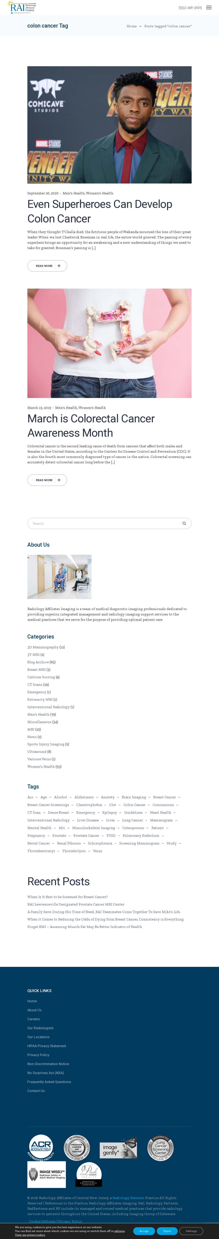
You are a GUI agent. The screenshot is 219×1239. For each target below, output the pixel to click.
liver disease (88, 820)
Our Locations (38, 1037)
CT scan (34, 812)
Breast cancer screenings (48, 805)
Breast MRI (36, 669)
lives (110, 820)
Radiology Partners (128, 1198)
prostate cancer (86, 835)
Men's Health (74, 193)
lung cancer (132, 820)
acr (30, 797)
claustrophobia (89, 805)
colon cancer (134, 805)
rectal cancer (38, 843)
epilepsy (109, 812)
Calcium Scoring (41, 677)
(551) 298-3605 (190, 7)
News (32, 737)
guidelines (133, 812)
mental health (39, 828)
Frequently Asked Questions (49, 1082)
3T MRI (33, 654)
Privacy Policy (38, 1055)
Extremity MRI (40, 699)
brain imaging (134, 797)
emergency (85, 812)
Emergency (36, 692)
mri (62, 828)
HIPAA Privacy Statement (46, 1046)
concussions (163, 805)
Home (32, 1001)
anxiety (108, 797)
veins (97, 851)
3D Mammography (43, 647)
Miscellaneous (39, 722)
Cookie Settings (42, 1221)
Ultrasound (36, 751)
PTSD (111, 835)
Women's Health (99, 193)
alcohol (60, 797)
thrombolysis (74, 851)
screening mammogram (139, 843)
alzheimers (84, 797)
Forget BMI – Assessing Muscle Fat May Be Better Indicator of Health (84, 927)
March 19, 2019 (39, 407)
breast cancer (164, 797)
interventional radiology (48, 820)
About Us (34, 1010)
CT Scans (34, 684)
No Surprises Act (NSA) (45, 1073)
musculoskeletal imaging (93, 828)
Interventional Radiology (48, 707)
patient (157, 828)
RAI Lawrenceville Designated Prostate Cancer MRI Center (75, 904)
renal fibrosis (69, 843)
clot (112, 805)
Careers (33, 1019)
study (172, 843)
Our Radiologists (40, 1028)
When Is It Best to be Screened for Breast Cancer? (67, 897)
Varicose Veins (39, 759)
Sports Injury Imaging (45, 744)
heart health (160, 812)
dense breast (58, 812)
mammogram (161, 820)
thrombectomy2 (41, 851)
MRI (30, 729)
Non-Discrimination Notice (48, 1064)
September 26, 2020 (43, 193)
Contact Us (36, 1091)
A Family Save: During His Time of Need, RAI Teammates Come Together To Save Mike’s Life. (104, 912)
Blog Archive (38, 662)
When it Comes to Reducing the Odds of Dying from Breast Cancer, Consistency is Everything (105, 919)
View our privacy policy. (30, 1235)
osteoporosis (133, 828)
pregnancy (36, 835)
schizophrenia (100, 843)
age (43, 797)
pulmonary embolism (141, 835)
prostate (59, 835)
